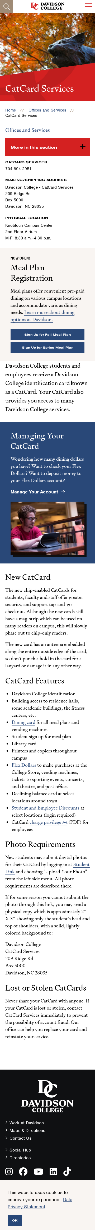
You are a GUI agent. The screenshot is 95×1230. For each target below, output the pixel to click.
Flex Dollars (24, 765)
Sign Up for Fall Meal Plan (47, 334)
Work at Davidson (27, 1123)
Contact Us (20, 1138)
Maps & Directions (27, 1130)
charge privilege (45, 822)
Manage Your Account (34, 492)
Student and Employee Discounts (45, 808)
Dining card (23, 722)
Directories (20, 1157)
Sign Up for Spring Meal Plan (47, 347)
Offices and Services (47, 110)
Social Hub (20, 1150)
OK (15, 1220)
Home (10, 110)
